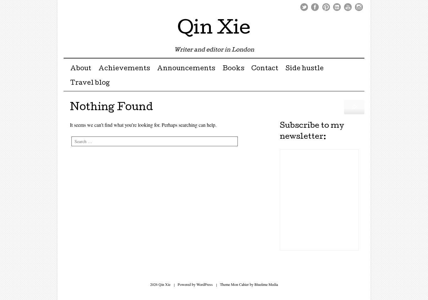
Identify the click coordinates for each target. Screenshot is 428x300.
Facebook (315, 7)
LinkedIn (337, 7)
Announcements (186, 69)
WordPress (204, 284)
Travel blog (90, 83)
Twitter (304, 7)
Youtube (348, 7)
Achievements (124, 69)
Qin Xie (214, 29)
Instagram (359, 7)
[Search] (354, 106)
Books (233, 69)
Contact (264, 69)
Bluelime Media (266, 284)
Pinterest (326, 7)
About (80, 69)
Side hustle (304, 69)
